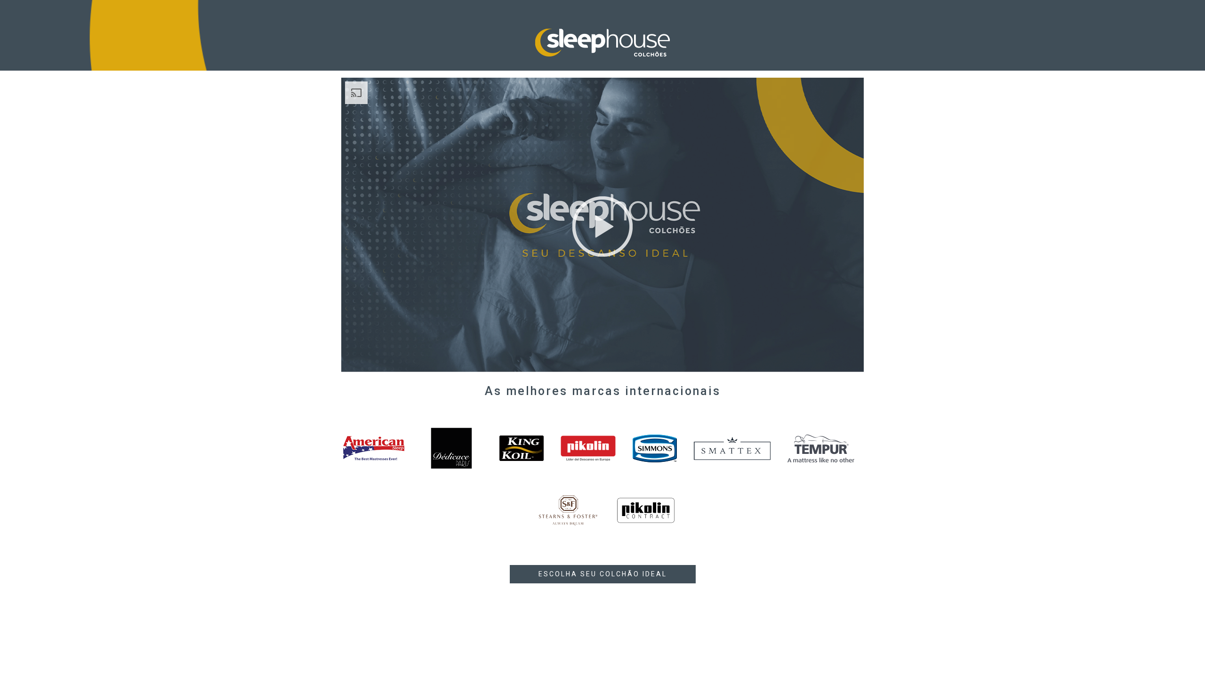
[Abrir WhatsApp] (1181, 654)
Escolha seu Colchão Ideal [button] (602, 574)
